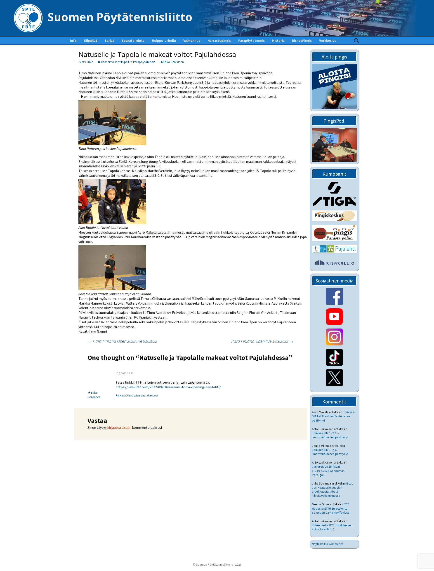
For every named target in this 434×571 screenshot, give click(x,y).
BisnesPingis (302, 40)
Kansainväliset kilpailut (116, 62)
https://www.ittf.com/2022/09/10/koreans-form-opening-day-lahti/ (168, 387)
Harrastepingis (219, 40)
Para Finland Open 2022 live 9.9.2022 (122, 341)
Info (73, 40)
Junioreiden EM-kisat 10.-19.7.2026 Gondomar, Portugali (328, 470)
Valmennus (191, 40)
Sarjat (109, 40)
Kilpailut (90, 40)
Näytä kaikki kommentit (327, 544)
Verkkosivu (327, 40)
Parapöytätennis (251, 40)
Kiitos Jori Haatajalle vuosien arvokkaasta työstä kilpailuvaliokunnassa (332, 489)
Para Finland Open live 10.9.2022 (262, 341)
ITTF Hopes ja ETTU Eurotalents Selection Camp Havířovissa (330, 508)
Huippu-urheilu (164, 40)
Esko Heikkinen (173, 62)
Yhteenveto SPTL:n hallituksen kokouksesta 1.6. (332, 527)
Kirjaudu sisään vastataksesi (139, 395)
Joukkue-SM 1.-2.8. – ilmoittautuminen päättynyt (333, 416)
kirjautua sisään (119, 427)
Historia (278, 40)
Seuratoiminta (133, 40)
